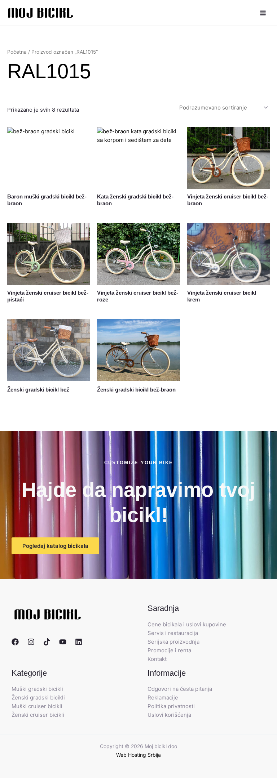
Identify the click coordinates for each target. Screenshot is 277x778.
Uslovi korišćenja (169, 714)
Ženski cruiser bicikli (38, 714)
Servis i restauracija (173, 633)
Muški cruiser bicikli (37, 706)
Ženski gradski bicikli (38, 697)
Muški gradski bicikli (37, 688)
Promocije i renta (169, 650)
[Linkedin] (78, 641)
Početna (17, 52)
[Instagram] (31, 641)
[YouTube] (62, 641)
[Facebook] (15, 641)
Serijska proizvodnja (173, 641)
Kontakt (157, 659)
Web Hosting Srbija (138, 755)
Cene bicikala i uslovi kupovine (187, 624)
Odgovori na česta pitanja (180, 688)
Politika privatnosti (171, 706)
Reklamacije (163, 697)
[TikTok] (46, 641)
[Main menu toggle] (263, 13)
